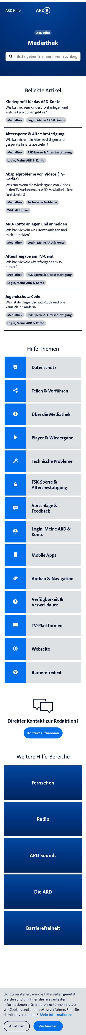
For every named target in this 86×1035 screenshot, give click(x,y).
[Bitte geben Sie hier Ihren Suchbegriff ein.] (43, 56)
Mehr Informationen (56, 1014)
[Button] (43, 10)
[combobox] (43, 56)
